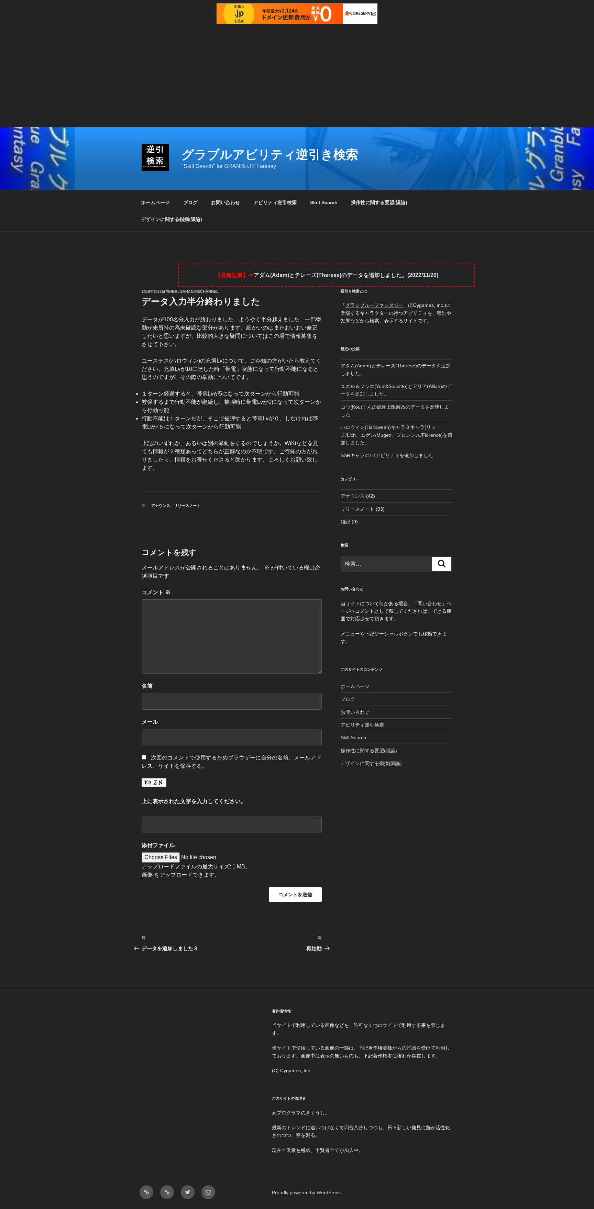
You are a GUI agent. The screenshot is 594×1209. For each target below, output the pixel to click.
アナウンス (160, 505)
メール (150, 722)
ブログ (190, 202)
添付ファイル (158, 845)
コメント (156, 592)
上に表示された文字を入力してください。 (194, 801)
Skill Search (324, 202)
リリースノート (187, 505)
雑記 (345, 521)
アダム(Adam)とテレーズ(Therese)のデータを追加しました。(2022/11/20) (346, 275)
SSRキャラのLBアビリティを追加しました (387, 455)
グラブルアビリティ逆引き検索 (270, 154)
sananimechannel (199, 291)
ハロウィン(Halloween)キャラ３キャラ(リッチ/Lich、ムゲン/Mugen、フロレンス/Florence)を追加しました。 (396, 434)
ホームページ (155, 202)
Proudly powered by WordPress (306, 1192)
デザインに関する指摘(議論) (171, 219)
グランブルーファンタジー (374, 305)
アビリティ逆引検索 (275, 202)
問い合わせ (430, 603)
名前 (147, 686)
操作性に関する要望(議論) (379, 202)
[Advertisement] (297, 75)
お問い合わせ (225, 202)
